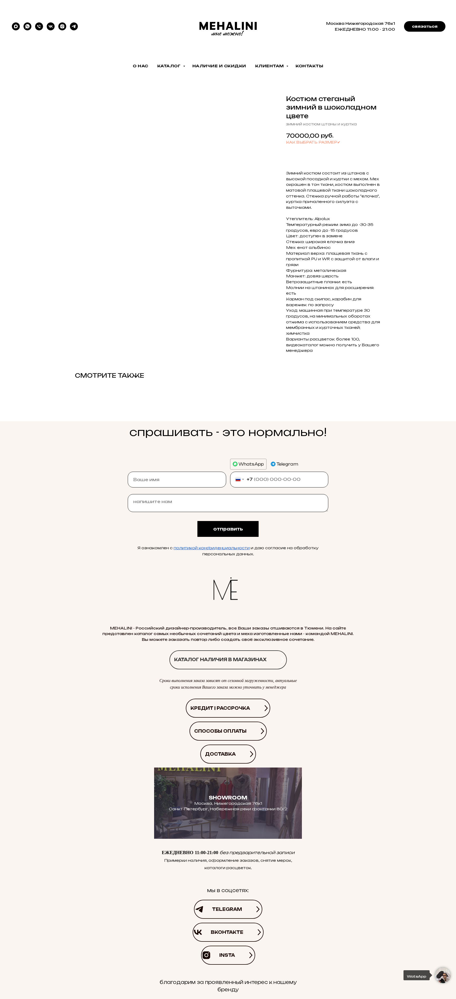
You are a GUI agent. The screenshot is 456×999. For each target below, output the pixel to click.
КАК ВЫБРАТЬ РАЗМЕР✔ (313, 142)
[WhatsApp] (27, 26)
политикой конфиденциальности (212, 548)
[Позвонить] (39, 26)
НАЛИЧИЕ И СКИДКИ (219, 66)
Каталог (169, 66)
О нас (140, 66)
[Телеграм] (74, 26)
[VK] (51, 26)
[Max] (16, 26)
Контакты (309, 66)
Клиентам (270, 66)
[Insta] (62, 26)
